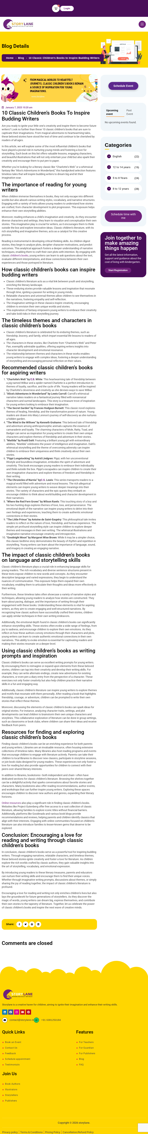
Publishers (11, 1101)
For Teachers (86, 1042)
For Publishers (87, 1053)
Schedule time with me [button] (123, 216)
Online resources (11, 802)
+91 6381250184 (51, 1020)
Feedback (10, 1053)
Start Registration (118, 270)
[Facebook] (10, 1012)
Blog (21, 58)
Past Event (129, 112)
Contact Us (11, 1048)
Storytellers (11, 1095)
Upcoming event (112, 112)
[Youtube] (22, 1012)
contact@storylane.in (22, 1020)
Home (9, 58)
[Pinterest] (28, 1012)
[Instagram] (16, 1012)
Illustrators (11, 1089)
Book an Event (13, 1042)
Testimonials (12, 1065)
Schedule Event (123, 86)
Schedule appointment (17, 1059)
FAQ (81, 1065)
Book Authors (12, 1084)
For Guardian (86, 1048)
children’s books (19, 255)
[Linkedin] (4, 1012)
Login (67, 8)
